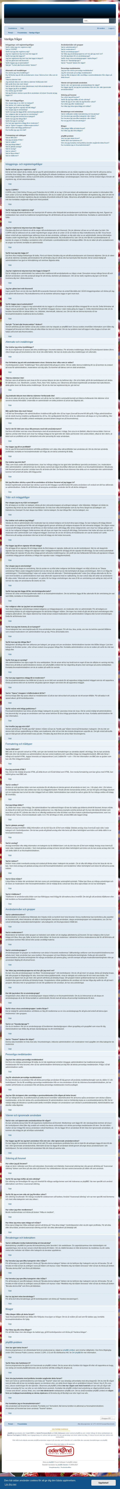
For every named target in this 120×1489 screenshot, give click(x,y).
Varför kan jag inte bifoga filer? (16, 119)
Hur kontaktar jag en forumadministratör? (75, 145)
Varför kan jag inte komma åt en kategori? (20, 116)
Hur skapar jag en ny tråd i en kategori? (20, 103)
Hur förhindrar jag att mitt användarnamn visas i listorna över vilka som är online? (32, 76)
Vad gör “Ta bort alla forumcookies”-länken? (21, 65)
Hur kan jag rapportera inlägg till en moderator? (22, 123)
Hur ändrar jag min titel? (14, 91)
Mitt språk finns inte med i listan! (17, 84)
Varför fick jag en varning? (15, 121)
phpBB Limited (69, 1350)
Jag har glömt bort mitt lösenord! (17, 60)
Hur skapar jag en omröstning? (17, 110)
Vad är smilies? (11, 142)
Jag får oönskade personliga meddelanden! (76, 73)
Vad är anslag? (11, 149)
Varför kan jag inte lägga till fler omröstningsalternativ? (24, 112)
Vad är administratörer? (69, 47)
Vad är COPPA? (11, 49)
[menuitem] (21, 28)
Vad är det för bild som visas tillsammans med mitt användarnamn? (29, 86)
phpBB (51, 1462)
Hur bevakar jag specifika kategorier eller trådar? (78, 116)
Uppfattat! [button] (103, 1483)
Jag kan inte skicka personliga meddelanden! (77, 70)
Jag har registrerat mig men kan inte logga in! (21, 54)
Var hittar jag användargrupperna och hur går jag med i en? (82, 54)
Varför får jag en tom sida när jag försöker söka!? (78, 102)
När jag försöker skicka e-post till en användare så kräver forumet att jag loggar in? (31, 94)
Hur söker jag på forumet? (70, 97)
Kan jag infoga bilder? (13, 144)
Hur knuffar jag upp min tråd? (16, 130)
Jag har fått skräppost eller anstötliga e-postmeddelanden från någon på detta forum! (86, 76)
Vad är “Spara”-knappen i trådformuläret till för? (22, 125)
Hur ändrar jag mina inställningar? (17, 73)
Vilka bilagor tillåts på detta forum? (73, 128)
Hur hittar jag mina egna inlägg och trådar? (76, 106)
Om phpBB (76, 1353)
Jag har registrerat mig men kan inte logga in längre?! (24, 58)
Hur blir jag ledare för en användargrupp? (75, 56)
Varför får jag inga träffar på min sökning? (75, 99)
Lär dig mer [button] (10, 1484)
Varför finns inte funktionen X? (71, 140)
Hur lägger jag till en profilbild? (16, 88)
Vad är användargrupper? (70, 52)
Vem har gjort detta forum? (70, 138)
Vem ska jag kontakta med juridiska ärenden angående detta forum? (85, 143)
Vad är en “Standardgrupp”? (71, 60)
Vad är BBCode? (11, 137)
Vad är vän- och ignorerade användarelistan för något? (80, 85)
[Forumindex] (26, 11)
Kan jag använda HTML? (14, 140)
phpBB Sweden (63, 1465)
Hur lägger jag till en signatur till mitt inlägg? (21, 107)
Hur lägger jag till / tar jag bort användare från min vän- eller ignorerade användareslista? (86, 88)
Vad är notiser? (11, 151)
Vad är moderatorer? (68, 49)
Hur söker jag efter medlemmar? (72, 104)
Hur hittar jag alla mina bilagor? (72, 130)
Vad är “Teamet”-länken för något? (73, 63)
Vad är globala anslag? (14, 146)
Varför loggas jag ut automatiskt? (17, 63)
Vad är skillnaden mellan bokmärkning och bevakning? (80, 114)
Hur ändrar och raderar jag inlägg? (18, 105)
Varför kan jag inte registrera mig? (17, 52)
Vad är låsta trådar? (12, 153)
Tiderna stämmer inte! (13, 79)
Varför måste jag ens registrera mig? (18, 47)
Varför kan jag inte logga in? (15, 56)
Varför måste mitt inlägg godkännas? (18, 128)
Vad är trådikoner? (12, 156)
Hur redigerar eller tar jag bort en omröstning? (22, 114)
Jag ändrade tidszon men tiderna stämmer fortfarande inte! (26, 82)
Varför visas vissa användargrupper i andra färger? (79, 58)
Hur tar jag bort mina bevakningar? (73, 121)
